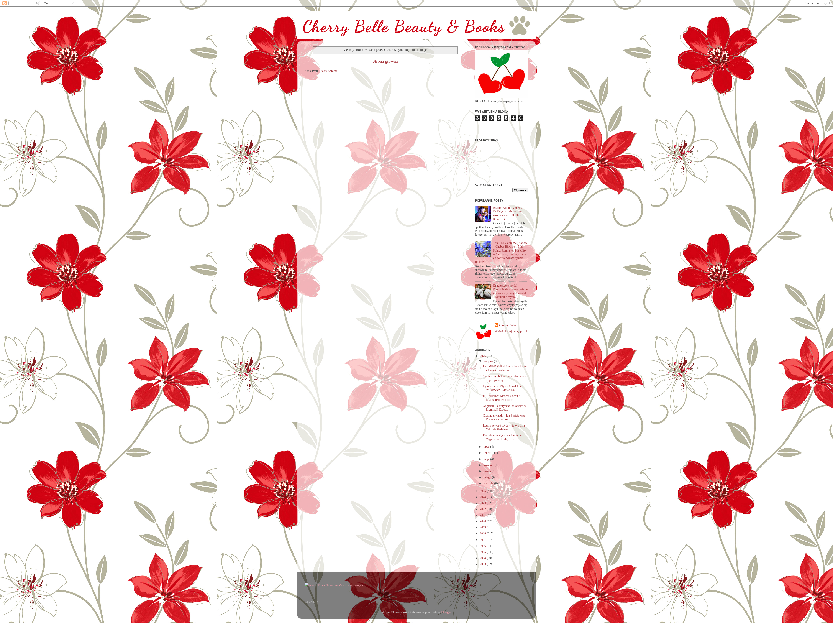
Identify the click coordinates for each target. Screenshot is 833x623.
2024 (483, 497)
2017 (483, 539)
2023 (483, 503)
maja (487, 459)
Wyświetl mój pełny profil (511, 331)
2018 (483, 533)
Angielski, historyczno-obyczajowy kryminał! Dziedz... (504, 407)
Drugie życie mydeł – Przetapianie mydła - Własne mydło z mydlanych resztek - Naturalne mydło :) (510, 291)
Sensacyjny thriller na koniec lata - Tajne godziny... (504, 378)
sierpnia (489, 361)
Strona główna (385, 61)
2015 (483, 552)
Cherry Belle (507, 325)
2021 (483, 515)
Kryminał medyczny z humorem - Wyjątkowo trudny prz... (504, 437)
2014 (483, 558)
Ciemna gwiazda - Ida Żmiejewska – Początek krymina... (505, 417)
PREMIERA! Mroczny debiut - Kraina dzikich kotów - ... (502, 397)
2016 (483, 545)
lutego (488, 477)
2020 (483, 521)
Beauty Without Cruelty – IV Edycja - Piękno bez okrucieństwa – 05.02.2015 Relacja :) (509, 213)
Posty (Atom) (328, 70)
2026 (483, 356)
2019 (483, 527)
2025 (483, 491)
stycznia (489, 483)
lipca (487, 446)
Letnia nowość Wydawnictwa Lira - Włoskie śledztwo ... (505, 427)
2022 (483, 509)
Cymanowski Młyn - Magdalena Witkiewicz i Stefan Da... (502, 387)
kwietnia (489, 465)
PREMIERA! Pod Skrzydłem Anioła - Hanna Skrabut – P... (505, 368)
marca (488, 471)
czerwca (489, 452)
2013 (483, 564)
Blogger (446, 612)
